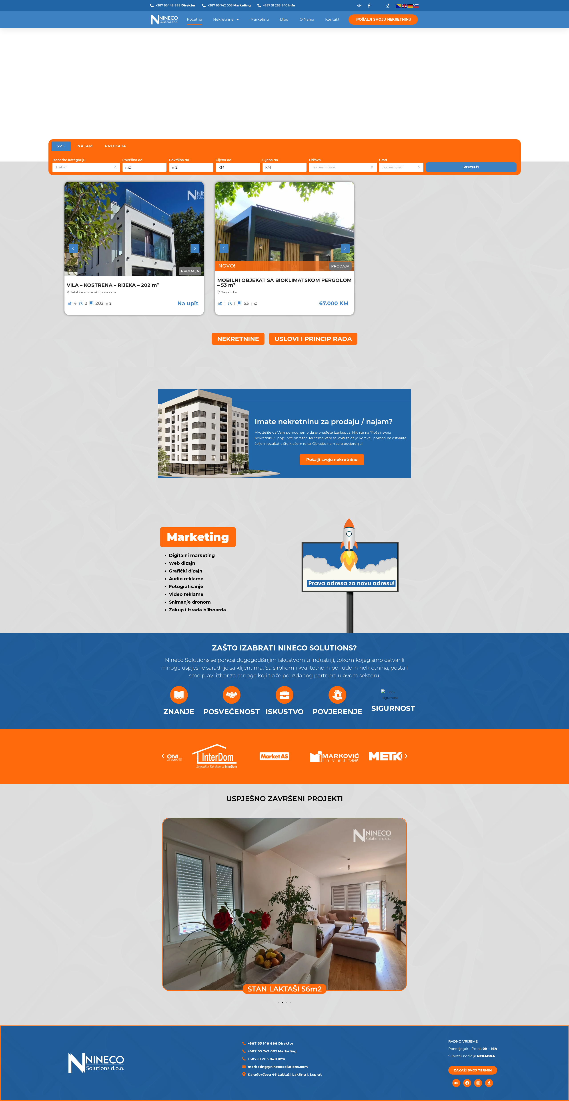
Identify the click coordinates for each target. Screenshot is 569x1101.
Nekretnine (223, 19)
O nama (307, 19)
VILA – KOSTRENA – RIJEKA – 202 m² (113, 285)
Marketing (259, 19)
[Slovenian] (416, 5)
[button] (163, 756)
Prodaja (190, 271)
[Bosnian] (399, 5)
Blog (284, 19)
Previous (73, 248)
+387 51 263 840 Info (266, 1059)
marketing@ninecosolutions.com (278, 1067)
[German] (410, 5)
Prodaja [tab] (115, 146)
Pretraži (471, 167)
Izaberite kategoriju (68, 160)
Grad (383, 160)
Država (315, 160)
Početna (194, 19)
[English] (404, 5)
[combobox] (86, 167)
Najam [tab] (85, 146)
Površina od (132, 160)
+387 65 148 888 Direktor (270, 1043)
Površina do (179, 160)
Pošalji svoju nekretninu (331, 459)
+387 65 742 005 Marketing (272, 1051)
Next (194, 248)
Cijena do (270, 160)
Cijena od (223, 160)
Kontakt (332, 19)
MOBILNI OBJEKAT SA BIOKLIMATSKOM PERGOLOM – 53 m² (284, 282)
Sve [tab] (61, 146)
